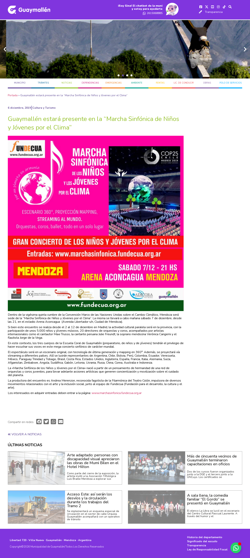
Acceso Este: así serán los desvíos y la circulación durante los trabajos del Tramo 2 (89, 500)
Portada (13, 95)
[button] (119, 75)
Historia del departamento (204, 537)
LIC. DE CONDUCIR (184, 82)
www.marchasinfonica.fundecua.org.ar (117, 393)
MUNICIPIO (20, 82)
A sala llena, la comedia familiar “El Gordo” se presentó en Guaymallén (208, 499)
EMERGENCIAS (113, 82)
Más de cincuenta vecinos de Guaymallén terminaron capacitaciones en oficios (212, 460)
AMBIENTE (136, 82)
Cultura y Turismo (44, 108)
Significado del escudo (202, 541)
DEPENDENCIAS (90, 82)
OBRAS (207, 82)
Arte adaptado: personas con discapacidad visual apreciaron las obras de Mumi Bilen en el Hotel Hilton (93, 460)
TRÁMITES (43, 82)
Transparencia (214, 12)
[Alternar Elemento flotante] (235, 547)
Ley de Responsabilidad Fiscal (207, 549)
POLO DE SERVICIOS (231, 82)
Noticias (67, 82)
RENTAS (160, 82)
